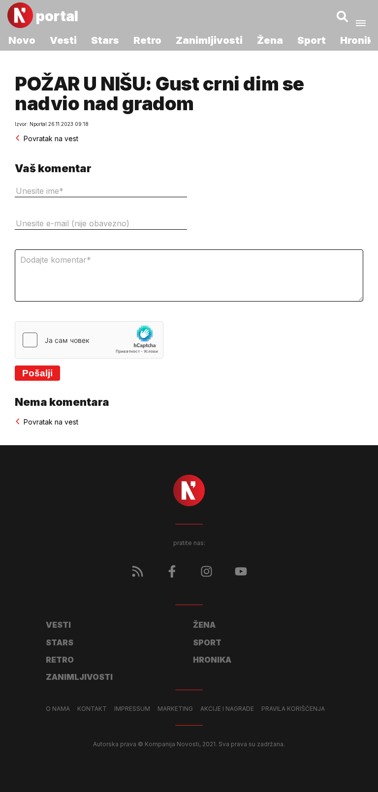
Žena (270, 40)
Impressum (132, 708)
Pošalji (37, 373)
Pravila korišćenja (293, 708)
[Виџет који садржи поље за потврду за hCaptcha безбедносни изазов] (89, 340)
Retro (147, 40)
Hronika (212, 660)
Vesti (63, 40)
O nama (58, 708)
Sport (311, 40)
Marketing (175, 708)
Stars (105, 40)
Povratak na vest (51, 138)
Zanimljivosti (209, 40)
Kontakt (92, 708)
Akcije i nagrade (227, 708)
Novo (21, 40)
